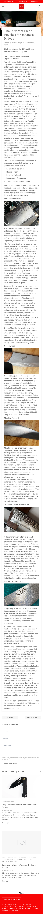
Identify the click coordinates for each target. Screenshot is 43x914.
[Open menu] (5, 7)
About (34, 906)
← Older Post (9, 717)
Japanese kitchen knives (14, 64)
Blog (29, 906)
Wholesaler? (32, 908)
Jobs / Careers (8, 908)
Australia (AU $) (11, 899)
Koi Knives (8, 904)
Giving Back (21, 908)
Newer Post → (33, 717)
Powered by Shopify (10, 911)
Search (21, 904)
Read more (6, 823)
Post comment (10, 764)
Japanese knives (11, 450)
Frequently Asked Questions (14, 906)
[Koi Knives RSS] (40, 771)
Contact (29, 904)
